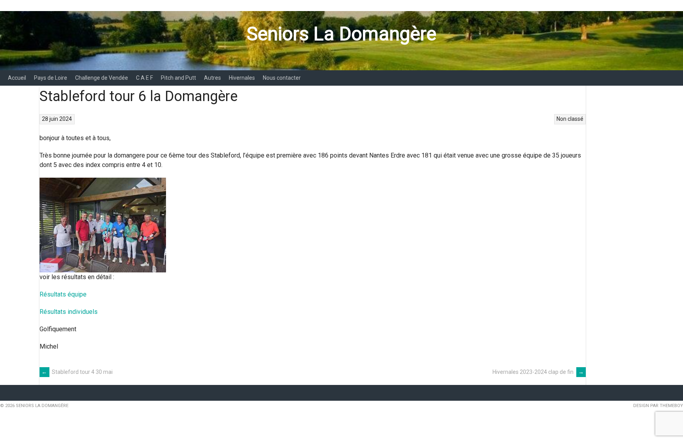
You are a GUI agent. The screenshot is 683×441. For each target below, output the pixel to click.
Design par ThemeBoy (658, 405)
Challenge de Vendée (101, 78)
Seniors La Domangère (341, 34)
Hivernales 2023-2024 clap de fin (538, 372)
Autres (212, 78)
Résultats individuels (69, 311)
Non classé (570, 119)
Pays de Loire (50, 78)
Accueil (17, 78)
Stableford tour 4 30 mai (77, 372)
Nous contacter (282, 78)
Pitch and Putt (178, 78)
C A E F (144, 78)
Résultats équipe (63, 294)
